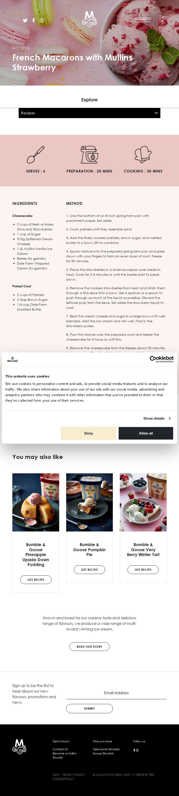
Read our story (89, 646)
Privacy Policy (73, 774)
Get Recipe (36, 579)
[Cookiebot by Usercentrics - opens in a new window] (153, 359)
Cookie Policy (63, 779)
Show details (154, 418)
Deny (88, 433)
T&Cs (56, 774)
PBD (151, 774)
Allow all (146, 433)
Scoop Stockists (103, 753)
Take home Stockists (106, 749)
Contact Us (60, 749)
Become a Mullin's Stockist (64, 755)
